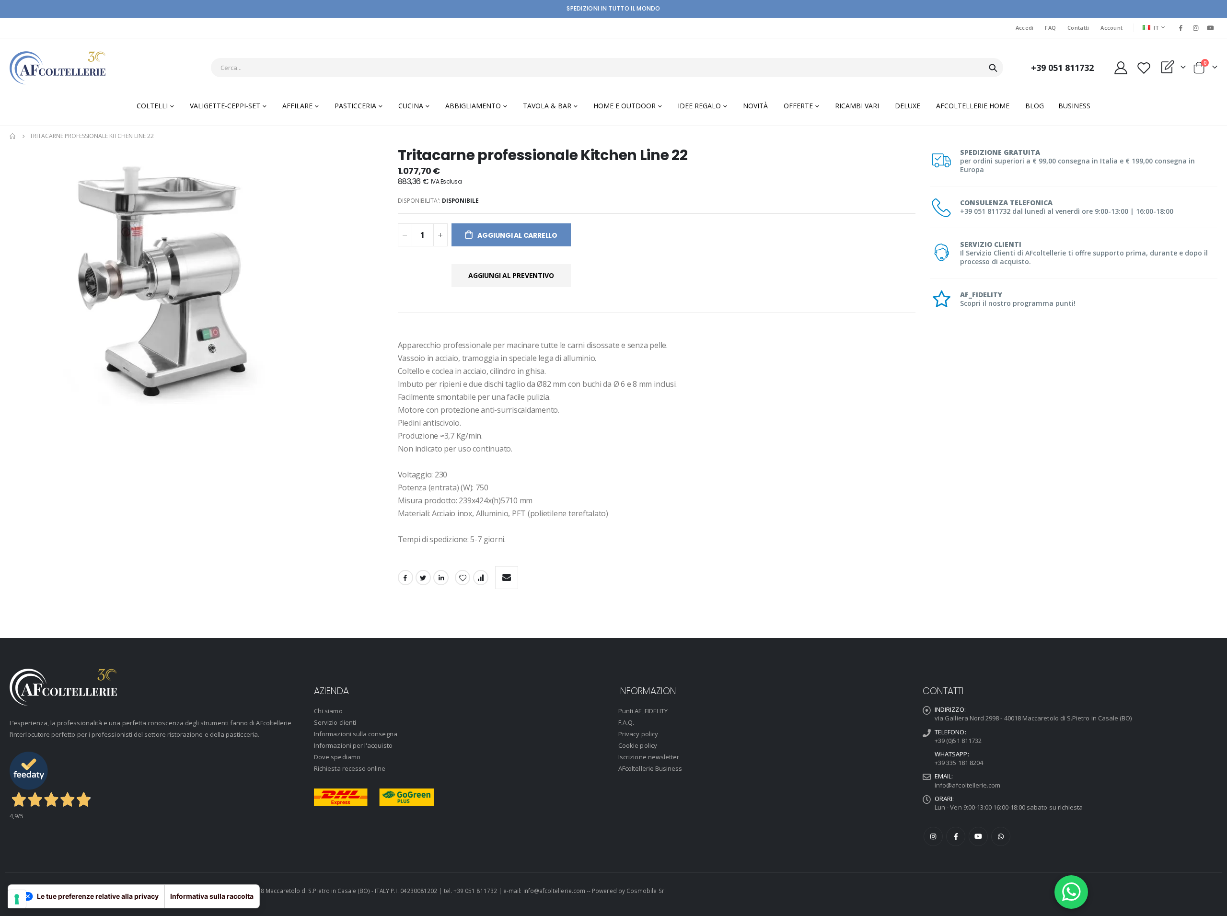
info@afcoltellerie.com (967, 785)
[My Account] (1120, 67)
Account (1111, 27)
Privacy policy (638, 734)
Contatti (1078, 27)
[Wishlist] (1143, 67)
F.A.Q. (626, 722)
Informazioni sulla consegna (355, 734)
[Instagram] (1196, 28)
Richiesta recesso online (350, 768)
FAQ (1050, 27)
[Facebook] (1180, 28)
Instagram (933, 836)
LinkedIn (441, 577)
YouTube (978, 836)
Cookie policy (637, 745)
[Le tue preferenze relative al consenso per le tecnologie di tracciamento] (17, 899)
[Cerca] (993, 68)
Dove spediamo (337, 757)
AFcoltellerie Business (650, 768)
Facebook (405, 577)
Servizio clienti (335, 722)
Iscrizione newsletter (648, 757)
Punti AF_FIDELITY (643, 711)
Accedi (1025, 27)
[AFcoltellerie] (57, 67)
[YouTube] (1210, 28)
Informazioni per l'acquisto (353, 745)
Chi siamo (328, 711)
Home (13, 136)
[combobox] (607, 67)
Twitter (423, 577)
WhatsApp (1000, 836)
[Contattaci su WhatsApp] (1071, 892)
